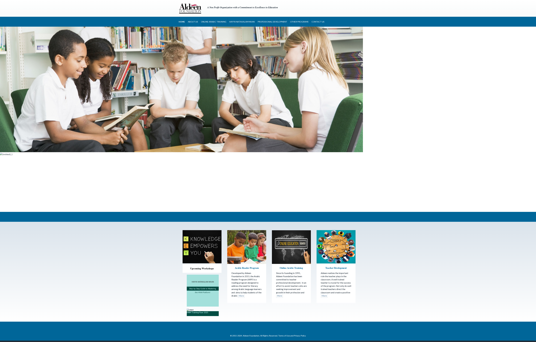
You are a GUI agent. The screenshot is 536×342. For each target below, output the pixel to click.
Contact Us (318, 22)
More (241, 295)
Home (182, 22)
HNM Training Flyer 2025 (197, 312)
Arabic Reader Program (247, 268)
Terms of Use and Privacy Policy (292, 335)
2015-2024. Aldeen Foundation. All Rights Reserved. (255, 335)
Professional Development (272, 22)
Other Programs (299, 22)
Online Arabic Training (213, 22)
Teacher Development (336, 268)
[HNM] (203, 306)
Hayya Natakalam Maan (242, 22)
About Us (193, 22)
